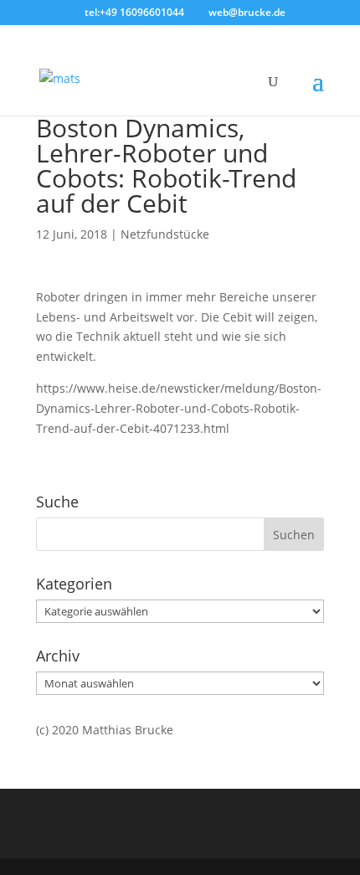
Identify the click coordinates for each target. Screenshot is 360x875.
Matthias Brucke (127, 730)
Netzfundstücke (165, 234)
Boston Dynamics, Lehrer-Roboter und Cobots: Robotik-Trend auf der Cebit (166, 165)
